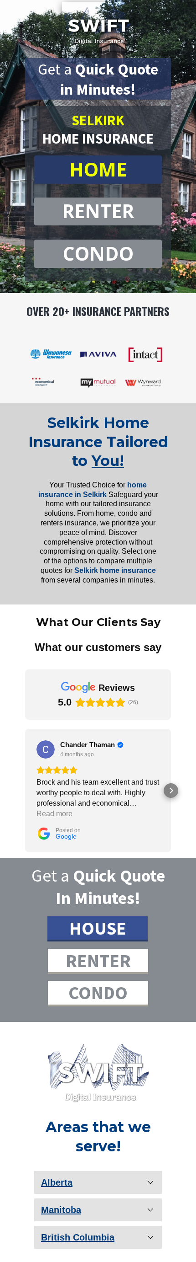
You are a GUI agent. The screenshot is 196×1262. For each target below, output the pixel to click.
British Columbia (77, 1237)
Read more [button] (54, 814)
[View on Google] (45, 749)
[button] (25, 790)
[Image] (98, 1072)
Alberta (56, 1182)
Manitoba (61, 1210)
